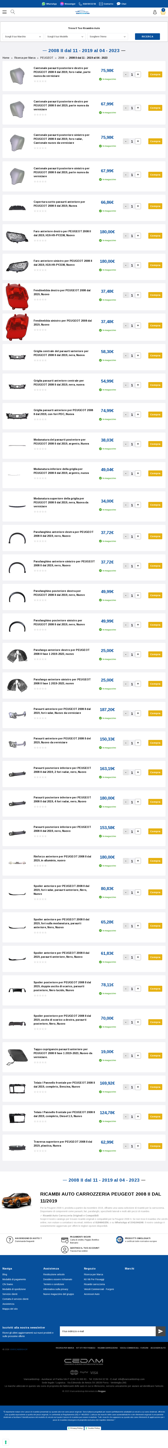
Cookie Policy (94, 1428)
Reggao (101, 1391)
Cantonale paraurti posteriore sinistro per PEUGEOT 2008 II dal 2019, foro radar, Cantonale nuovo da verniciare (62, 139)
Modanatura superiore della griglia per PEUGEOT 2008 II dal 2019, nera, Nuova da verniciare (61, 502)
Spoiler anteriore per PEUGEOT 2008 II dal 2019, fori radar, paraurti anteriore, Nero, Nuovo (61, 890)
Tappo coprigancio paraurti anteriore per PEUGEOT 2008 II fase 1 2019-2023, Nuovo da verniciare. (63, 1053)
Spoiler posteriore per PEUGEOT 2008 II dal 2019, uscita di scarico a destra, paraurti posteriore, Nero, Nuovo (62, 1019)
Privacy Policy (76, 1428)
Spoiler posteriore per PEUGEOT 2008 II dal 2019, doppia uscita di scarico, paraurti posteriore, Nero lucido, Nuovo (62, 986)
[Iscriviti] (161, 1331)
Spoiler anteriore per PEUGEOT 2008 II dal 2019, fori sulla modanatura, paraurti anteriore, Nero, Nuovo (61, 923)
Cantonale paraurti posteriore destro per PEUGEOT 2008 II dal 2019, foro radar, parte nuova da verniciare (62, 72)
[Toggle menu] (4, 11)
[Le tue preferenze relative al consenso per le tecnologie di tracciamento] (6, 1442)
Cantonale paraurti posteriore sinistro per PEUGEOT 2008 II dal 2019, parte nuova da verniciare (62, 172)
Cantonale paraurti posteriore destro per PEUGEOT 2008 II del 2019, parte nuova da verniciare (61, 105)
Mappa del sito (10, 1309)
